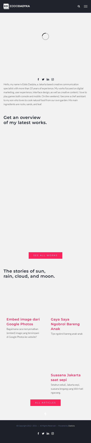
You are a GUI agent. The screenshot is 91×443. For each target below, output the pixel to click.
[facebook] (38, 79)
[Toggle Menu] (85, 6)
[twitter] (43, 79)
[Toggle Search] (79, 6)
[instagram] (52, 79)
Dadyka (71, 426)
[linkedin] (48, 79)
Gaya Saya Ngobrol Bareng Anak (65, 324)
